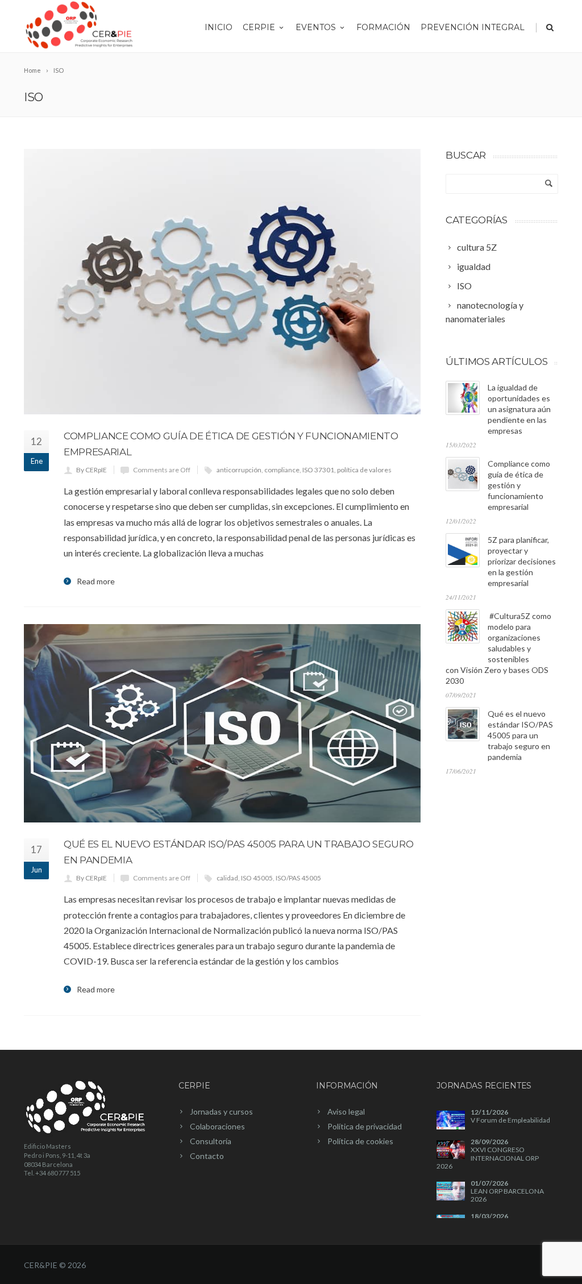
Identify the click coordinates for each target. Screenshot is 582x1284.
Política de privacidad (364, 1126)
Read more (96, 581)
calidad (227, 878)
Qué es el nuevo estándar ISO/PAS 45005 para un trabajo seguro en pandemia (520, 735)
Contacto (207, 1156)
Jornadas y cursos (221, 1111)
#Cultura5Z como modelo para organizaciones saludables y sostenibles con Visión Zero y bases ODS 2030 (498, 648)
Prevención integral (473, 27)
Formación (383, 27)
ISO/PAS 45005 (298, 878)
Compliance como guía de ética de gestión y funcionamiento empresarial (519, 485)
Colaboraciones (217, 1126)
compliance (282, 470)
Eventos (316, 27)
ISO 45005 (257, 878)
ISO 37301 (318, 470)
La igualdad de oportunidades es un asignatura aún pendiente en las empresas (519, 409)
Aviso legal (346, 1111)
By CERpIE (91, 470)
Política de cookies (360, 1141)
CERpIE (259, 27)
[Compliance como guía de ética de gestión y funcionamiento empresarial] (222, 281)
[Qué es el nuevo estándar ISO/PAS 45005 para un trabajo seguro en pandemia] (222, 723)
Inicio (218, 27)
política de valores (364, 470)
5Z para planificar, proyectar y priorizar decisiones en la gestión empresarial (522, 561)
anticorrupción (239, 470)
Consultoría (210, 1141)
